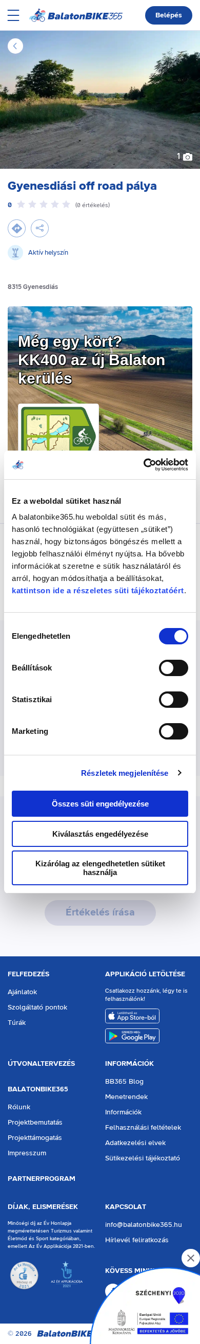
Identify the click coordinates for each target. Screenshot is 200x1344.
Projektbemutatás (35, 1122)
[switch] (173, 668)
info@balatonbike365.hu (143, 1224)
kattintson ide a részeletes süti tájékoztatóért (98, 590)
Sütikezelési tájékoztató (142, 1158)
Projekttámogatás (35, 1138)
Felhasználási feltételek (143, 1127)
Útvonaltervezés (41, 1063)
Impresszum (27, 1153)
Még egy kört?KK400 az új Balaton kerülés (91, 360)
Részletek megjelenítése (124, 773)
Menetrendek (126, 1097)
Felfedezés (28, 974)
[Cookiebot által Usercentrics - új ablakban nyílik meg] (143, 465)
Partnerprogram (41, 1178)
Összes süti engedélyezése (100, 803)
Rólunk (19, 1107)
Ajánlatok (22, 992)
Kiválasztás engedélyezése (100, 834)
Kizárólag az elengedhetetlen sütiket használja (100, 868)
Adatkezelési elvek (135, 1143)
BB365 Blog (124, 1081)
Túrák (17, 1022)
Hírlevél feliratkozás (137, 1240)
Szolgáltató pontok (37, 1007)
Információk (129, 1063)
